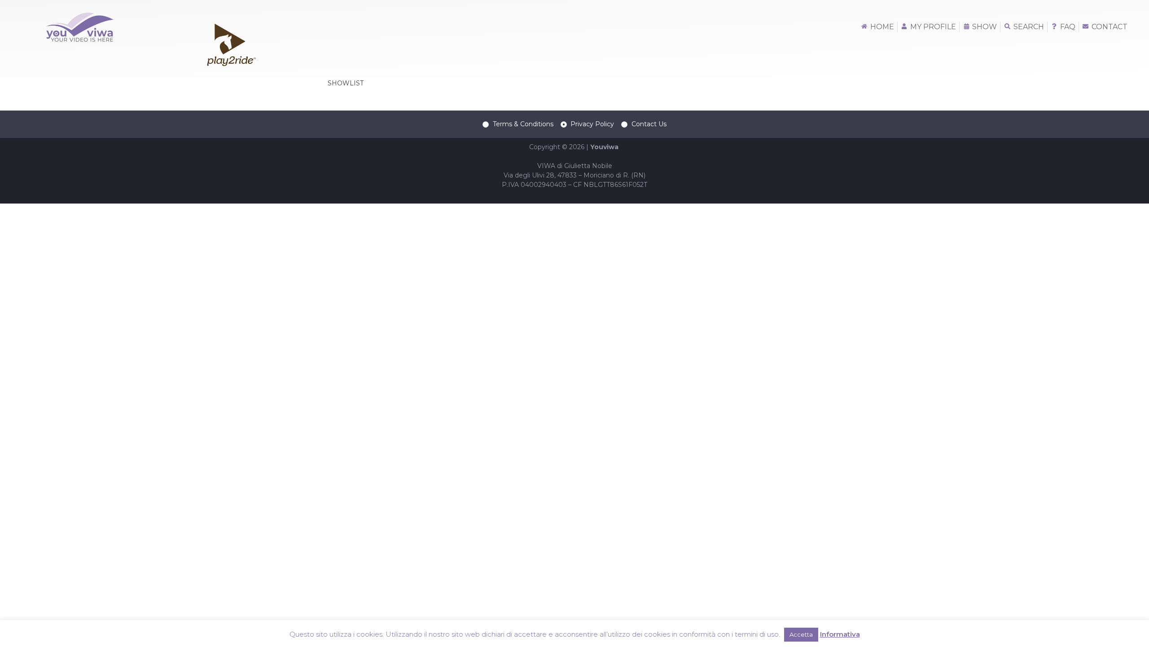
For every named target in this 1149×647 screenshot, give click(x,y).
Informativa (840, 634)
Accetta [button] (801, 634)
